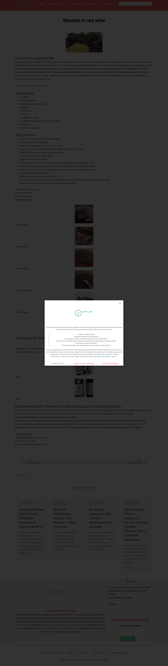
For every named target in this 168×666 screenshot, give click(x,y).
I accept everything (110, 363)
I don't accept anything (84, 363)
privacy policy (106, 356)
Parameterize (58, 363)
